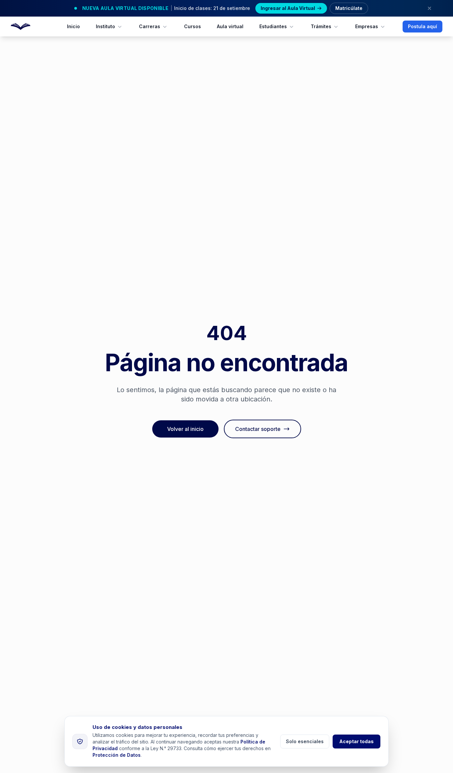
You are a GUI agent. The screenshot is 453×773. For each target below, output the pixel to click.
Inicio (73, 26)
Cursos (192, 26)
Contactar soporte (258, 429)
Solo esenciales (305, 741)
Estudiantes (273, 26)
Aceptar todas (356, 741)
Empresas (366, 26)
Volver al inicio (185, 429)
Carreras (149, 26)
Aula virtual (230, 26)
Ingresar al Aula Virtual (288, 8)
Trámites (321, 26)
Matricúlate (348, 8)
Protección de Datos (117, 755)
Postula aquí (422, 26)
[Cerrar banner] (429, 8)
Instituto (105, 26)
